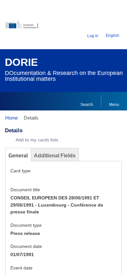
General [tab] (18, 155)
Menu (114, 104)
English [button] (112, 35)
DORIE (21, 62)
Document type (26, 225)
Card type (20, 170)
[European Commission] (26, 26)
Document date (26, 246)
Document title (25, 189)
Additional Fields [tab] (55, 155)
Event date (21, 267)
